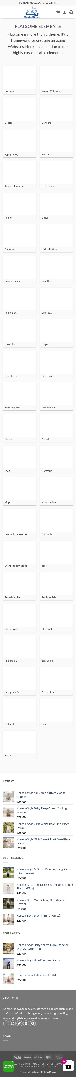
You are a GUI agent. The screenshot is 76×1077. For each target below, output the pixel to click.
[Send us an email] (26, 1023)
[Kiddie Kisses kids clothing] (32, 12)
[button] (5, 11)
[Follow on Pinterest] (33, 1023)
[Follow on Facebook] (6, 1023)
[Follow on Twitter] (19, 1023)
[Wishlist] (58, 12)
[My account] (64, 12)
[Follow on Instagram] (13, 1023)
